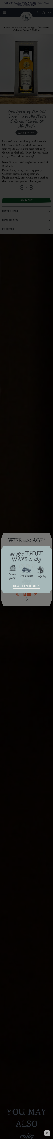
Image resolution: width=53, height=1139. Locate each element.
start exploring (25, 586)
